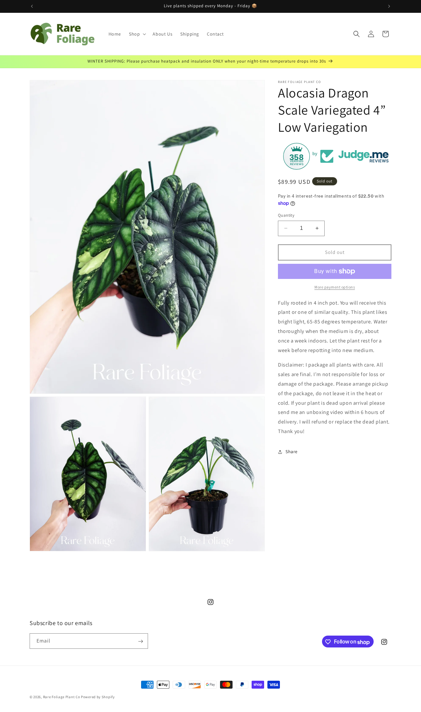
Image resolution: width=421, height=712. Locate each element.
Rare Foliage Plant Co (61, 697)
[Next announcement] (389, 6)
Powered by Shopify (98, 697)
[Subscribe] (140, 641)
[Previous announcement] (32, 6)
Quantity (286, 215)
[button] (137, 34)
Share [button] (291, 451)
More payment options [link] (334, 287)
